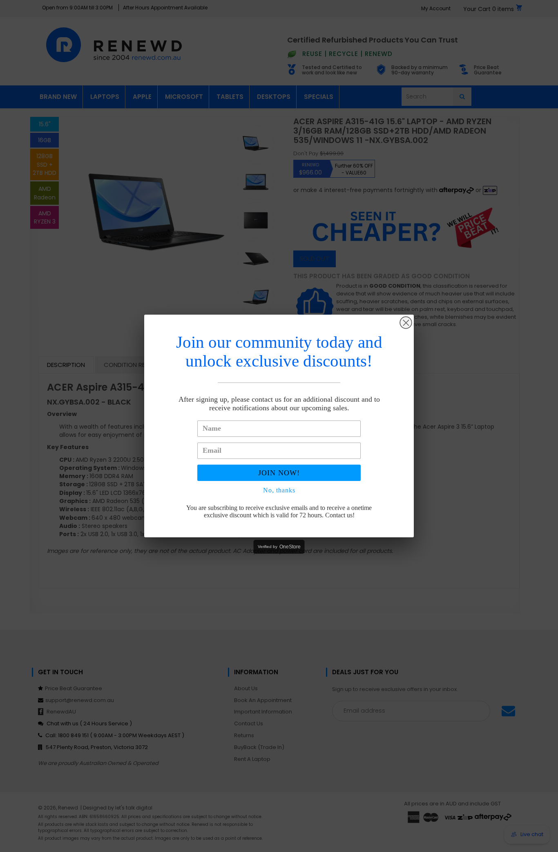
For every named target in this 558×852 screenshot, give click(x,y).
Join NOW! (279, 473)
